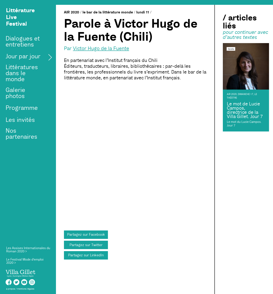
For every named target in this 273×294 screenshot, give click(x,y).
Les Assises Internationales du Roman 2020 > (28, 249)
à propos (10, 289)
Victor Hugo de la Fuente (101, 48)
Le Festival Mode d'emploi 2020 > (25, 261)
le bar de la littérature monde (108, 12)
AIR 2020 (71, 12)
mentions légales (25, 289)
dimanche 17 (245, 94)
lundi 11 (142, 12)
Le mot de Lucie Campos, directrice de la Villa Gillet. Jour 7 (245, 110)
